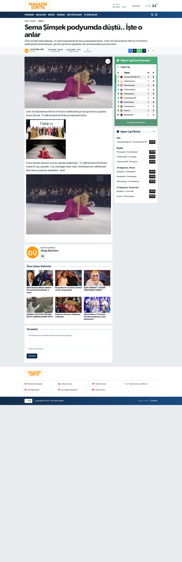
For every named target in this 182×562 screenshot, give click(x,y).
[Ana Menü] (156, 14)
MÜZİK (51, 15)
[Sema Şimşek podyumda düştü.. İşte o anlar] (69, 82)
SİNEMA (61, 15)
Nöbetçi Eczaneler (35, 384)
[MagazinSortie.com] (37, 5)
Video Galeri (30, 21)
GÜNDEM (29, 15)
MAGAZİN (41, 15)
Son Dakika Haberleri (69, 390)
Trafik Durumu (100, 384)
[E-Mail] (43, 256)
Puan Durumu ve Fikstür (138, 384)
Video (41, 21)
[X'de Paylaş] (134, 51)
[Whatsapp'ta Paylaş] (139, 51)
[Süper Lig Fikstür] (154, 132)
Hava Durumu (67, 384)
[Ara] (152, 14)
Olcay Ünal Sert (49, 250)
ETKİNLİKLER (90, 15)
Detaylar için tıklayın (136, 122)
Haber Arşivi (100, 390)
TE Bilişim (153, 401)
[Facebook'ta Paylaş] (130, 51)
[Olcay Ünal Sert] (33, 252)
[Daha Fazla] (144, 51)
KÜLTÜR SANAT (74, 15)
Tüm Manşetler (33, 390)
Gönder (32, 356)
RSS (29, 401)
